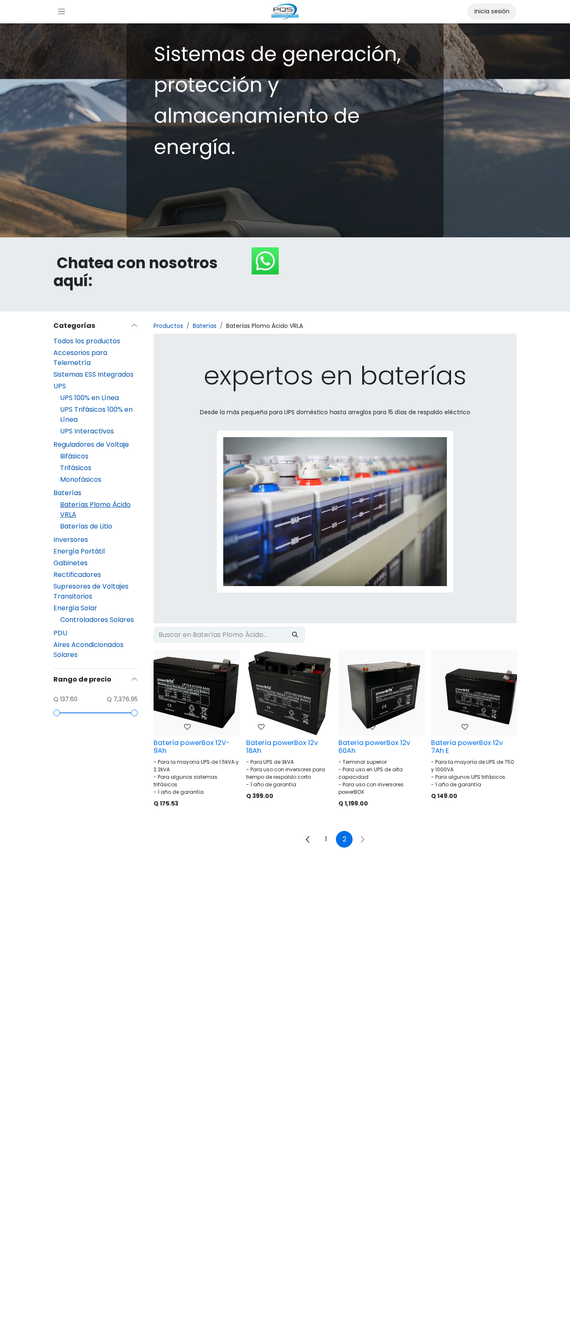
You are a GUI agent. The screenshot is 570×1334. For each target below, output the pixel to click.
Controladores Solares (97, 619)
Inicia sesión (491, 11)
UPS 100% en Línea (89, 398)
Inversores (70, 539)
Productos (168, 326)
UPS (59, 386)
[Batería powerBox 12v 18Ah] (289, 692)
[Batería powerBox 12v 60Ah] (381, 692)
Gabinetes (70, 563)
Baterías (67, 493)
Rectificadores (77, 574)
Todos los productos (86, 341)
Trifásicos (75, 468)
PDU (60, 633)
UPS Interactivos (87, 431)
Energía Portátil (79, 551)
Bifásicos (74, 456)
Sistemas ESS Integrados (93, 374)
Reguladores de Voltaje (91, 444)
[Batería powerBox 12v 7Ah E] (474, 692)
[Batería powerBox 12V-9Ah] (197, 692)
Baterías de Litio (86, 526)
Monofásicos (80, 479)
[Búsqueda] (295, 635)
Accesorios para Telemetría (80, 357)
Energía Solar (75, 608)
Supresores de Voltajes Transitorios (91, 591)
